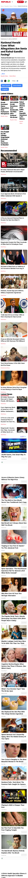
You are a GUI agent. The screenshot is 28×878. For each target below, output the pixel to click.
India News (3, 271)
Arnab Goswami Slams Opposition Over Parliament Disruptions (5, 108)
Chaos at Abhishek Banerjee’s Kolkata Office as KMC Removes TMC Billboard (13, 340)
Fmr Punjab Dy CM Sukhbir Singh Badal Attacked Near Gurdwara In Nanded (5, 138)
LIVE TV (21, 2)
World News (3, 174)
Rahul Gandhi (6, 85)
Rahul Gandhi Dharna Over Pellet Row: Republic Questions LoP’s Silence (23, 110)
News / (2, 6)
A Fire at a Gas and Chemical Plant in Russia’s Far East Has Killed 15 (12, 219)
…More (3, 73)
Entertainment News (5, 367)
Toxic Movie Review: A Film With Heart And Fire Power (13, 364)
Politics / (16, 6)
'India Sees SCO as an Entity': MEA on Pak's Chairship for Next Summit (12, 316)
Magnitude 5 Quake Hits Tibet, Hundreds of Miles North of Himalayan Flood (14, 243)
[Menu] (26, 2)
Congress (5, 89)
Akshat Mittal (12, 76)
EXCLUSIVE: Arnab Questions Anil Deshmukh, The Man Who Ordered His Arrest (14, 109)
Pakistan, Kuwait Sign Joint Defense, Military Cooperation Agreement (12, 292)
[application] (14, 15)
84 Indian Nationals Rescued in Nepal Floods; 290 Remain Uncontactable (12, 171)
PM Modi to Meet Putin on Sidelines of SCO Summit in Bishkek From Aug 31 (13, 267)
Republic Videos (4, 76)
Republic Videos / (9, 6)
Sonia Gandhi (17, 85)
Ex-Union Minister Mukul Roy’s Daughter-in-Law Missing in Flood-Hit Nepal (14, 388)
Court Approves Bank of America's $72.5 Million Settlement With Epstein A (13, 195)
